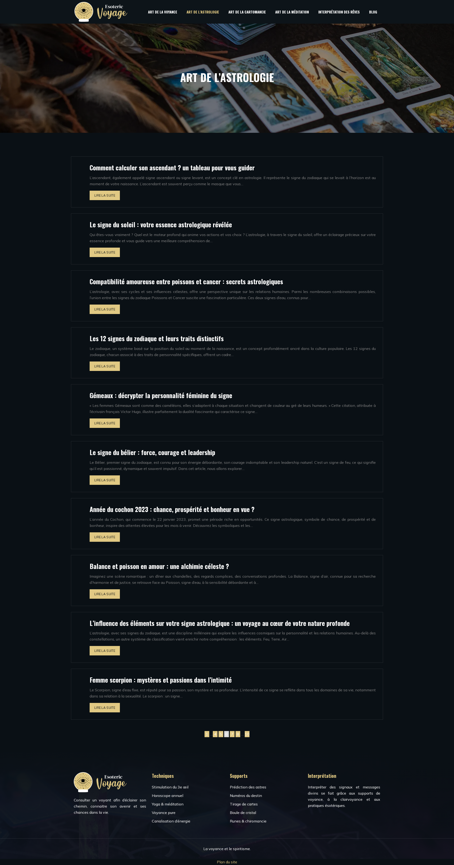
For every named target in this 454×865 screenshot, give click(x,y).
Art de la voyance (162, 11)
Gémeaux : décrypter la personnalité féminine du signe (161, 395)
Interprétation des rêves (339, 11)
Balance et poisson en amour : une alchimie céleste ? (159, 566)
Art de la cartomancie (247, 11)
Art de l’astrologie (203, 11)
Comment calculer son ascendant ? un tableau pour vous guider (172, 167)
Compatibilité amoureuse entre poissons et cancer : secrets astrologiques (186, 281)
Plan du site (227, 862)
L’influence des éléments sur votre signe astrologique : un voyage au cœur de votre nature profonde (220, 623)
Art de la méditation (292, 11)
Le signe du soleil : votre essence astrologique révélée (161, 224)
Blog (373, 11)
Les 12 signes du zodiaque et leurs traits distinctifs (157, 338)
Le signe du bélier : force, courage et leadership (152, 452)
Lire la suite (104, 195)
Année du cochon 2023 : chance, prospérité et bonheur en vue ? (172, 509)
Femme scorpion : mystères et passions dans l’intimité (161, 679)
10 (247, 734)
